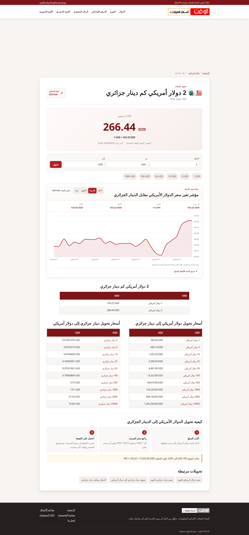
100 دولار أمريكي (191, 375)
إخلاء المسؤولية (46, 515)
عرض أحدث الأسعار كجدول (184, 271)
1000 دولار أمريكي (191, 389)
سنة (76, 190)
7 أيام (100, 190)
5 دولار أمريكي (193, 347)
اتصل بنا (71, 520)
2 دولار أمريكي (193, 340)
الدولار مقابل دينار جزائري (93, 479)
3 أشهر (84, 190)
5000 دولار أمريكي (191, 396)
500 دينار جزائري (109, 382)
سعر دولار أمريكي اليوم (189, 479)
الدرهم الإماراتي (99, 11)
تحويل (56, 164)
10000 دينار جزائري (108, 403)
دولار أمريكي (194, 72)
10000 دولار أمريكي (190, 403)
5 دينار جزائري (110, 347)
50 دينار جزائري (109, 368)
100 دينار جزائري (109, 375)
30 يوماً (92, 190)
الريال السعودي (80, 11)
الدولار (122, 11)
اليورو (113, 11)
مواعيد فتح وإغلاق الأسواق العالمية (52, 2)
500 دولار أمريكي (191, 382)
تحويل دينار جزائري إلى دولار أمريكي (128, 479)
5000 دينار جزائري (108, 396)
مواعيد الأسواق (47, 509)
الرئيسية (206, 72)
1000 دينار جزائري (108, 389)
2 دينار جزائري (110, 340)
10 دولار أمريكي (192, 354)
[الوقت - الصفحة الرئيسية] (189, 12)
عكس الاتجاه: (61, 190)
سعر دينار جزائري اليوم (162, 479)
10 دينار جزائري (109, 354)
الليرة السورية (46, 11)
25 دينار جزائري (109, 361)
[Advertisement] (124, 40)
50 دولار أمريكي (192, 368)
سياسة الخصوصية (66, 515)
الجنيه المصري (63, 11)
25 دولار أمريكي (192, 361)
